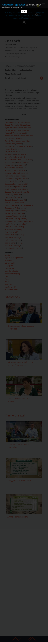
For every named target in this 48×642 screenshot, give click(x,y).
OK (24, 11)
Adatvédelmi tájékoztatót (14, 5)
